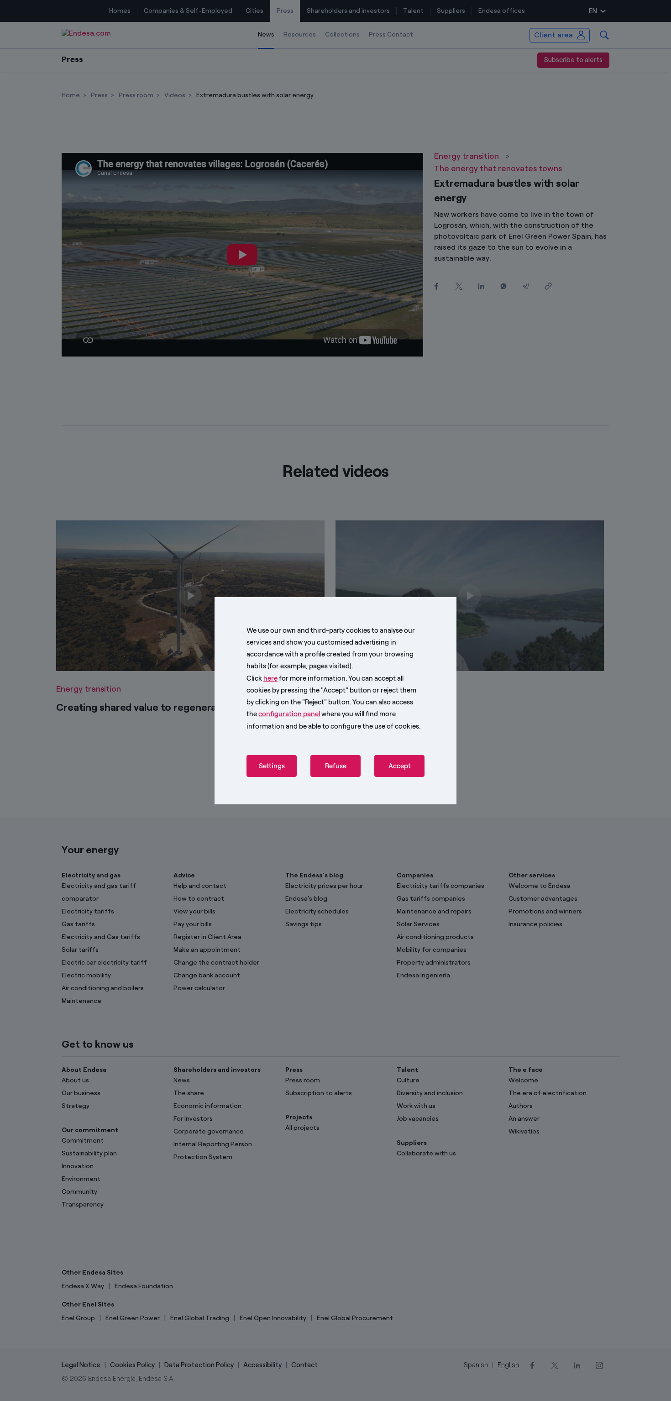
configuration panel (289, 714)
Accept (399, 766)
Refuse (335, 766)
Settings (272, 766)
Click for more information (296, 678)
